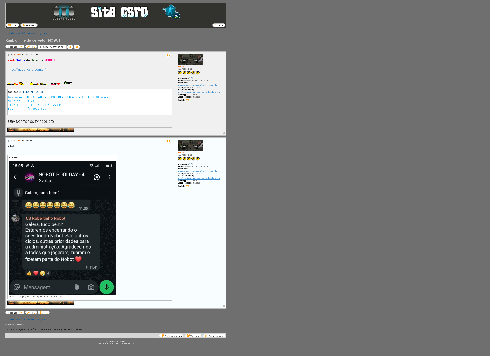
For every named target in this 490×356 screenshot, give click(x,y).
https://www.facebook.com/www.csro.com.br (197, 85)
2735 (191, 78)
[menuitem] (12, 25)
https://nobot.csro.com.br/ (26, 69)
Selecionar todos (31, 91)
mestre (181, 67)
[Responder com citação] (168, 55)
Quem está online (15, 324)
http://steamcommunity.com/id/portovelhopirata (199, 92)
